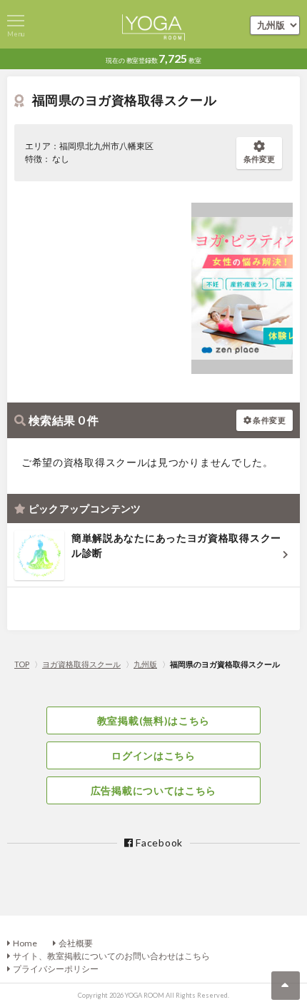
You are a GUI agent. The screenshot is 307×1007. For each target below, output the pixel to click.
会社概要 (76, 943)
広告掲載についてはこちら (153, 790)
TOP (21, 664)
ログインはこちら (153, 755)
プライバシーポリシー (56, 968)
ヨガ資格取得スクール (81, 664)
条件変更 (259, 158)
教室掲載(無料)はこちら (153, 720)
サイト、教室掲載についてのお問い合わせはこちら (111, 956)
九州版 (145, 664)
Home (25, 943)
